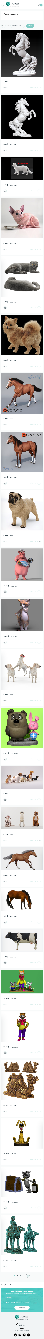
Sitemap (22, 1328)
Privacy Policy (25, 1302)
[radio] (30, 87)
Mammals (8, 17)
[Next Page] (28, 1276)
